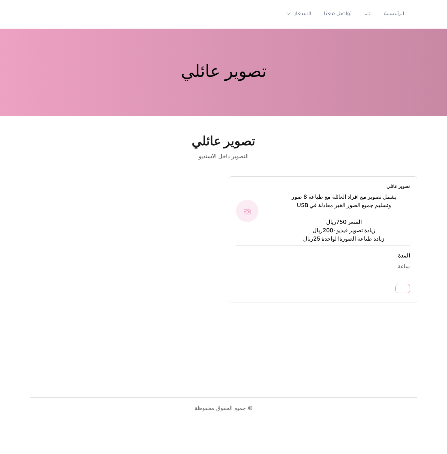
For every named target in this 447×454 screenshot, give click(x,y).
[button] (297, 14)
